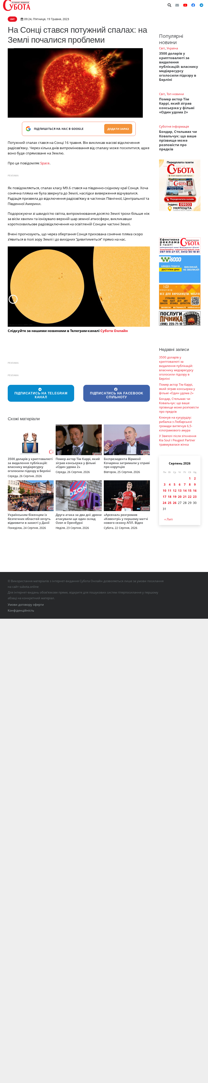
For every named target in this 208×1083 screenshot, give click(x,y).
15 (190, 490)
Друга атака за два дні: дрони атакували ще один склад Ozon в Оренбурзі (79, 519)
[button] (170, 5)
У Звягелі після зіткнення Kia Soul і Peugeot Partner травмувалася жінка (177, 440)
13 (180, 490)
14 (185, 490)
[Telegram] (201, 5)
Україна (172, 48)
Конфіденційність (21, 610)
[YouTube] (185, 5)
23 (195, 497)
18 (169, 497)
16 (195, 490)
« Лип (168, 519)
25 (169, 503)
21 (185, 497)
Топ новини (175, 94)
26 (175, 503)
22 (190, 497)
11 (169, 490)
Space (45, 163)
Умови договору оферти (26, 604)
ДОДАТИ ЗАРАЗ (118, 129)
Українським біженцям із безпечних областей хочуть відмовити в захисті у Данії (29, 519)
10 (164, 490)
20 (180, 497)
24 (164, 503)
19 (175, 497)
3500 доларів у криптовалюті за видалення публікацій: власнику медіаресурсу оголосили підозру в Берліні (30, 465)
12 (175, 490)
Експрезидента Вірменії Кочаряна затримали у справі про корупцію (127, 463)
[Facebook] (193, 5)
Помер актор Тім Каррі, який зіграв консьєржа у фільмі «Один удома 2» (78, 463)
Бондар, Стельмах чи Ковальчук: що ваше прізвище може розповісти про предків (178, 140)
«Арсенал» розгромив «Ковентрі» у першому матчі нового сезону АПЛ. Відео (126, 519)
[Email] (177, 5)
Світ (162, 48)
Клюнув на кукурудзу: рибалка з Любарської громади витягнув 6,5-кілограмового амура (175, 423)
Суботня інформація (174, 126)
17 (164, 497)
